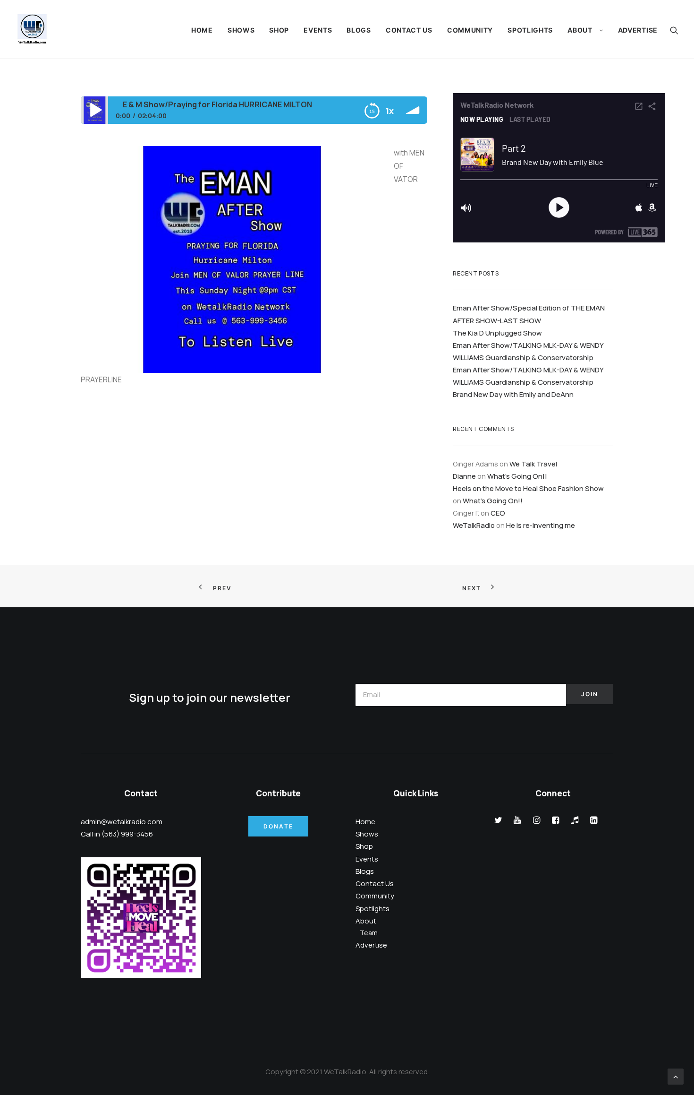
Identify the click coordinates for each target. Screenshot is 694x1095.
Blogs (359, 30)
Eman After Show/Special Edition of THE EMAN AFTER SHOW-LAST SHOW (529, 314)
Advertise (638, 30)
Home (202, 30)
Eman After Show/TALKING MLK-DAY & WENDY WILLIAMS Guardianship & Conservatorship (528, 351)
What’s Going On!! (517, 476)
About (579, 30)
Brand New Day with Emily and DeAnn (513, 394)
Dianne (464, 476)
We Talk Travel (533, 463)
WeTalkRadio (474, 525)
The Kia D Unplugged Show (497, 332)
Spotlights (530, 30)
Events (318, 30)
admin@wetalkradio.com (121, 822)
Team (369, 932)
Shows (241, 30)
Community (470, 30)
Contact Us (409, 30)
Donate (278, 826)
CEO (498, 512)
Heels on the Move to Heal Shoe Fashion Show (528, 488)
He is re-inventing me (540, 525)
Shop (279, 30)
